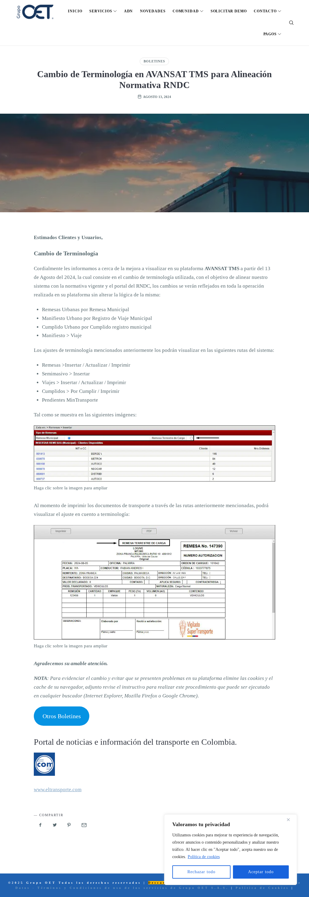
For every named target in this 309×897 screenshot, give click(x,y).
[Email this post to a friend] (83, 825)
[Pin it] (69, 825)
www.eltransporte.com (57, 789)
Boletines (154, 61)
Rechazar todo (201, 872)
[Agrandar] (267, 433)
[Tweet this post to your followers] (55, 825)
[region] (230, 849)
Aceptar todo (261, 872)
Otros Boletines (62, 716)
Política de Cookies (262, 887)
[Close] (290, 819)
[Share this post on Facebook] (40, 825)
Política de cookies (204, 856)
